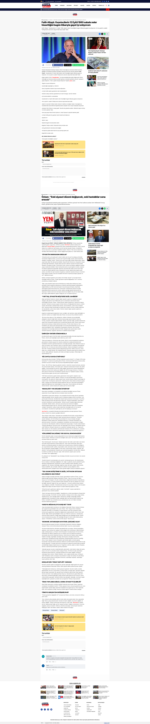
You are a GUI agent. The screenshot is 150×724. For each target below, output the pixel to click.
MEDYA (76, 711)
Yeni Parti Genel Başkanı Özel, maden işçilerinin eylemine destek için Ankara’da (102, 78)
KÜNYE (88, 1)
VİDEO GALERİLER (50, 1)
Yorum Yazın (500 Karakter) (47, 166)
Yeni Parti (67, 244)
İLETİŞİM (92, 1)
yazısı (70, 80)
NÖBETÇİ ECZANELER (67, 716)
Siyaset (50, 194)
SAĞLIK (99, 714)
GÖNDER (83, 177)
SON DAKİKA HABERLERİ (91, 711)
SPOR (99, 711)
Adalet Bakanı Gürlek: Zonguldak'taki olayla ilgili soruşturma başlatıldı (95, 245)
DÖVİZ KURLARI (66, 711)
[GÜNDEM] (98, 217)
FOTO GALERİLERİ (67, 706)
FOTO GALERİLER (58, 1)
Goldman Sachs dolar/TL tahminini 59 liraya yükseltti (52, 9)
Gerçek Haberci (45, 19)
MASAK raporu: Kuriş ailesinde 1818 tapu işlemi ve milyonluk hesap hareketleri (102, 258)
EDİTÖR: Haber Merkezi (57, 240)
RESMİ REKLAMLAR (97, 1)
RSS (42, 722)
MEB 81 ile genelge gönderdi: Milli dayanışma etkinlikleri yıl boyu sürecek (102, 84)
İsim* (43, 162)
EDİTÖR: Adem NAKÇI (56, 67)
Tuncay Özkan (51, 246)
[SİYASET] (98, 43)
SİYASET (99, 708)
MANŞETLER (66, 708)
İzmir (59, 208)
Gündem (50, 19)
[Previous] (107, 9)
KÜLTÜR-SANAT (78, 706)
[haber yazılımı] (106, 722)
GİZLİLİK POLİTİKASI (90, 706)
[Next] (108, 9)
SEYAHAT (77, 714)
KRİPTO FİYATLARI (67, 714)
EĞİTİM (76, 708)
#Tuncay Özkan (46, 610)
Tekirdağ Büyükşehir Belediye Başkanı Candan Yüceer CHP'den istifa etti (97, 52)
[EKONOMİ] (98, 63)
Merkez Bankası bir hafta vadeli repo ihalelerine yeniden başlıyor (102, 252)
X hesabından (55, 77)
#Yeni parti (62, 610)
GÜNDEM (99, 706)
